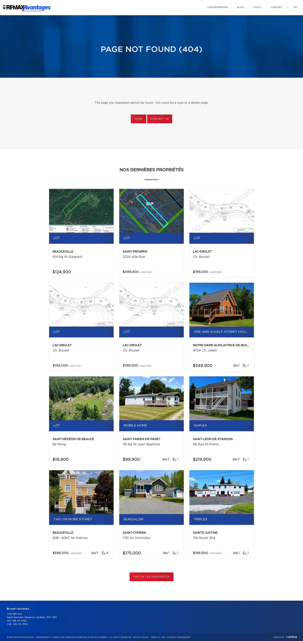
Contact (276, 7)
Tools (257, 7)
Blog (240, 7)
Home (138, 119)
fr (295, 7)
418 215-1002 (20, 624)
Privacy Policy (141, 637)
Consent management (179, 637)
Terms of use (158, 637)
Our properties (217, 7)
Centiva (291, 637)
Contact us (160, 119)
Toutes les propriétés (151, 577)
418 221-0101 (19, 621)
